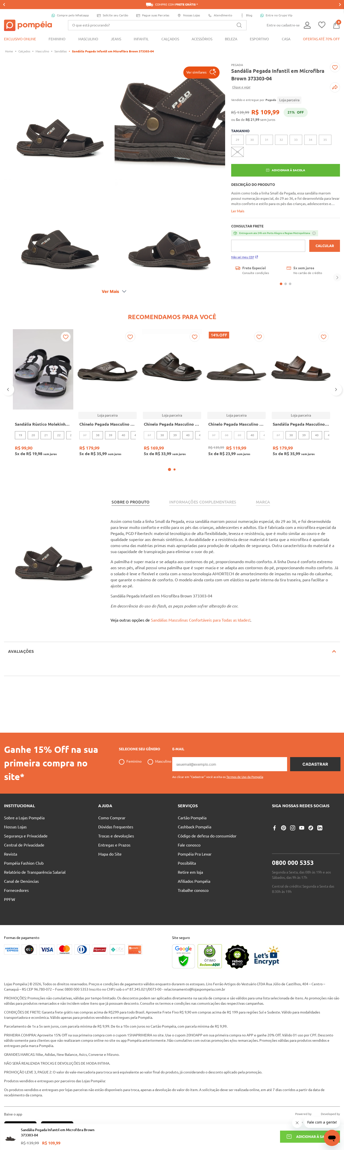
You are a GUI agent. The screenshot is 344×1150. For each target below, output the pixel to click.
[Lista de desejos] (321, 25)
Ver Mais (110, 291)
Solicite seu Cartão (115, 15)
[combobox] (157, 25)
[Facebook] (274, 827)
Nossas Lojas (191, 15)
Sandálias (60, 51)
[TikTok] (310, 827)
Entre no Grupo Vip (279, 15)
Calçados (24, 51)
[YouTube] (301, 827)
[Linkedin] (319, 827)
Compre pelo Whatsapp (73, 15)
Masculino (42, 51)
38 (97, 435)
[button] (201, 72)
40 (123, 435)
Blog (249, 15)
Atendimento (223, 15)
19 (20, 435)
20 (33, 435)
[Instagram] (292, 827)
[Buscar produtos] (239, 25)
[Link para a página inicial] (9, 51)
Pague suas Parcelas (155, 15)
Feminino (134, 761)
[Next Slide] (340, 5)
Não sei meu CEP (242, 257)
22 (59, 435)
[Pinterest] (283, 827)
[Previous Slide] (4, 5)
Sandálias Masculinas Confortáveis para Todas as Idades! (200, 620)
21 (46, 435)
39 (110, 435)
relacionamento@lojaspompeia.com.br (194, 989)
